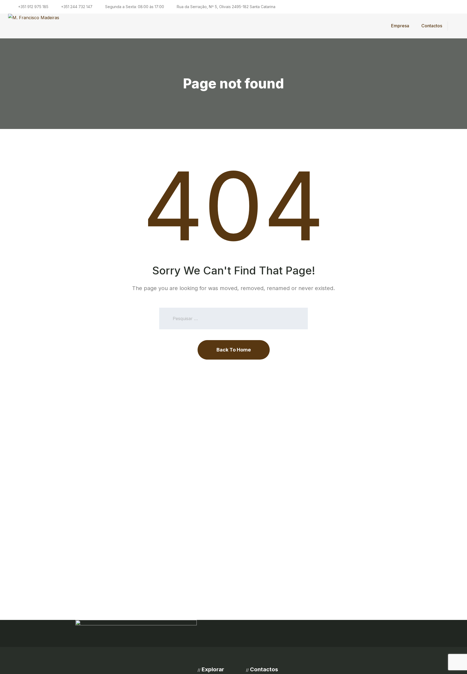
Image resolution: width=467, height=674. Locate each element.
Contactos (431, 25)
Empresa (400, 25)
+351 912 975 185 (33, 6)
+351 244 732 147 (76, 6)
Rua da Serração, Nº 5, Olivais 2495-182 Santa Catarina (226, 6)
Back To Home (233, 350)
